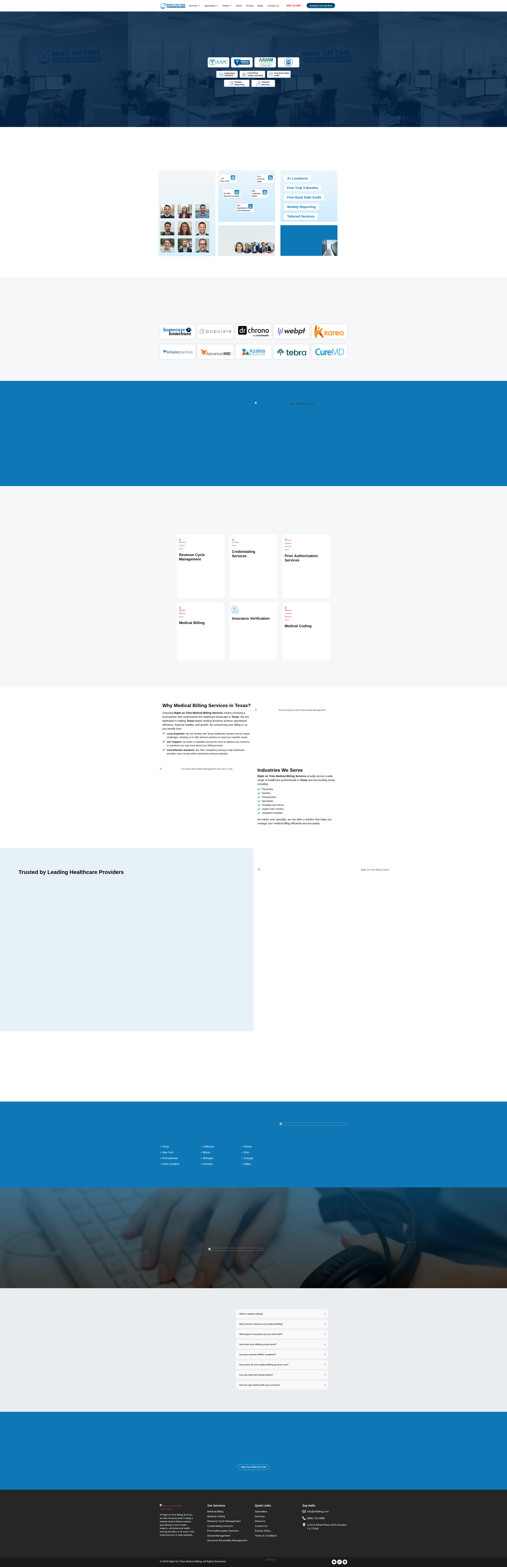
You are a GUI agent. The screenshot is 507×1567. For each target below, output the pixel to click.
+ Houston (207, 1164)
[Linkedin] (344, 1562)
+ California (207, 1146)
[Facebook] (334, 1562)
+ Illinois (205, 1152)
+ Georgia (247, 1158)
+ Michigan (207, 1158)
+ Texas (164, 1146)
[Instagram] (339, 1562)
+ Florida (246, 1146)
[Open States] (231, 5)
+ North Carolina (169, 1164)
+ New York (166, 1152)
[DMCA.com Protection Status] (271, 1560)
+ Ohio (245, 1152)
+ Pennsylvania (169, 1158)
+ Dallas (246, 1164)
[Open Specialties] (217, 5)
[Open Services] (199, 5)
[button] (297, 178)
